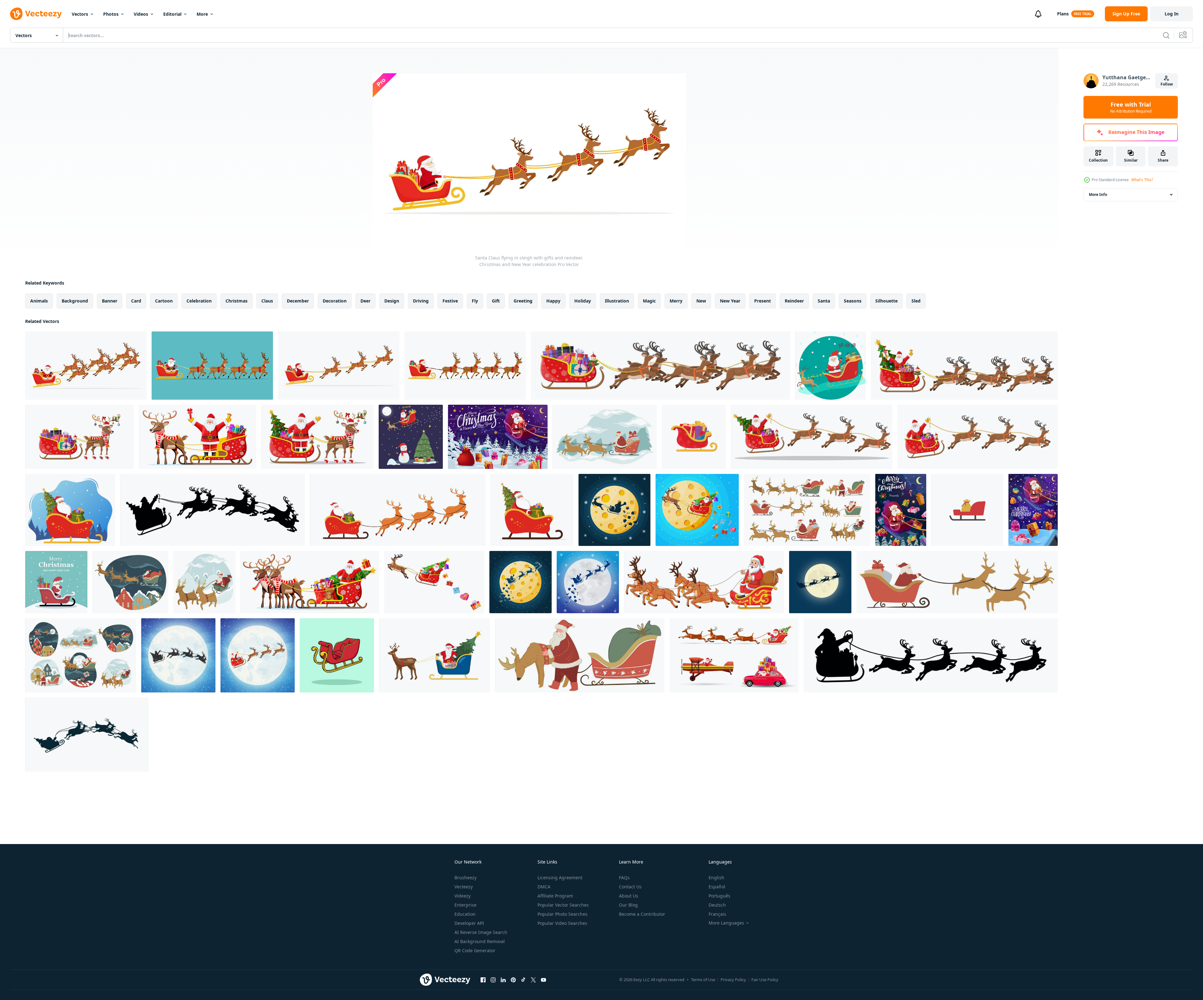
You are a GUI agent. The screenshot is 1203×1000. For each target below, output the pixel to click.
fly (475, 301)
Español (717, 887)
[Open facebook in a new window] (483, 979)
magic (649, 301)
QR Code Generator (474, 950)
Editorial (172, 14)
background (75, 301)
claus (267, 301)
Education (465, 914)
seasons (852, 301)
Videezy (462, 896)
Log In (1171, 14)
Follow (1167, 84)
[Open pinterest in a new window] (513, 979)
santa (824, 301)
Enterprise (465, 905)
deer (365, 301)
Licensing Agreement (559, 878)
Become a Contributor (642, 914)
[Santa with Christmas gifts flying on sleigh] (900, 510)
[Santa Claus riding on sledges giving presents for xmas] (80, 655)
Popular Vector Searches (563, 905)
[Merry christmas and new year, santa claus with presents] (605, 437)
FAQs (624, 878)
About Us (628, 896)
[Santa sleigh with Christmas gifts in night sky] (1033, 510)
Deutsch (717, 905)
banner (109, 301)
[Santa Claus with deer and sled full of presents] (580, 655)
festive (450, 301)
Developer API (469, 923)
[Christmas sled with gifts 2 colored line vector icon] (967, 510)
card (136, 301)
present (762, 301)
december (298, 301)
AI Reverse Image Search (480, 932)
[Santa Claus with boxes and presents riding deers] (957, 582)
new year (730, 301)
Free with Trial (1130, 107)
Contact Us (630, 887)
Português (719, 896)
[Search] (1166, 35)
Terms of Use (703, 979)
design (391, 301)
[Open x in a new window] (533, 979)
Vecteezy (463, 887)
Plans (1063, 14)
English (716, 878)
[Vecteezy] (36, 14)
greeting (523, 301)
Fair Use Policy (764, 979)
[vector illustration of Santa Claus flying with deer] (734, 655)
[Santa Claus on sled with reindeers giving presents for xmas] (130, 582)
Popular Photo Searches (562, 914)
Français (717, 914)
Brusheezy (465, 878)
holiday (582, 301)
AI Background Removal (479, 941)
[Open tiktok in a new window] (523, 979)
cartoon (164, 301)
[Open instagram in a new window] (493, 979)
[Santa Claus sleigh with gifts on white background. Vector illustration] (694, 437)
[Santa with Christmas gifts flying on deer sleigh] (498, 437)
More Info (1098, 194)
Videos (141, 14)
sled (916, 301)
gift (496, 301)
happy (553, 301)
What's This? (1142, 179)
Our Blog (628, 905)
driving (421, 301)
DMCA (543, 887)
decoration (335, 301)
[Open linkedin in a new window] (503, 979)
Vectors (80, 14)
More (202, 14)
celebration (199, 301)
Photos (111, 14)
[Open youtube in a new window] (543, 979)
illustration (617, 301)
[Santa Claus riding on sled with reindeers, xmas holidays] (204, 582)
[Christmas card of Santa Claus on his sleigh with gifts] (56, 582)
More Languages (726, 922)
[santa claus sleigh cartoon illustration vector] (337, 655)
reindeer (794, 301)
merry (676, 301)
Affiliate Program (555, 896)
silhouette (886, 301)
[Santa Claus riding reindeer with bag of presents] (807, 510)
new (701, 301)
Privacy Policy (733, 979)
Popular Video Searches (562, 923)
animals (39, 301)
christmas (237, 301)
